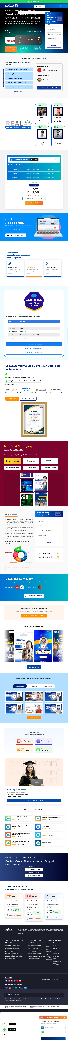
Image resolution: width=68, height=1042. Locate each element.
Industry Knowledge (14, 74)
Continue (53, 1038)
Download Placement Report (34, 800)
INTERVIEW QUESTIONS (37, 48)
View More (33, 717)
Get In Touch (12, 398)
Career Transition (14, 461)
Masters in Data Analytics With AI (34, 953)
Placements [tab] (34, 686)
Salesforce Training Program (11, 950)
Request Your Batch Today (34, 615)
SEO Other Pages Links (12, 994)
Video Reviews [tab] (20, 686)
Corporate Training (56, 953)
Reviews (47, 946)
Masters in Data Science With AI (34, 955)
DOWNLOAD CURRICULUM (24, 48)
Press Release (49, 959)
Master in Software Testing (33, 948)
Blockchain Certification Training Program (13, 956)
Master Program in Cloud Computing (35, 945)
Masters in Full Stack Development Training (36, 956)
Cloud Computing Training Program (12, 945)
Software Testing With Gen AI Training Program (14, 959)
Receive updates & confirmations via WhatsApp (52, 1034)
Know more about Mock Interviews (19, 568)
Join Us (54, 959)
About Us (48, 943)
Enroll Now (34, 202)
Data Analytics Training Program (11, 953)
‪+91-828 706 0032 (44, 553)
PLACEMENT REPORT (11, 49)
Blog (47, 949)
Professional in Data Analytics (34, 958)
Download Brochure (57, 961)
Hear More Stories (34, 667)
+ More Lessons (19, 91)
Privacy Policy (48, 957)
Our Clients (55, 951)
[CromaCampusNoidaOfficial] (6, 980)
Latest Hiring (32, 467)
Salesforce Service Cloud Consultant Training (24, 10)
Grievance (48, 961)
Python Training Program (10, 958)
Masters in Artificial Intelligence (34, 951)
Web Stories (48, 951)
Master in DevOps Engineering (34, 946)
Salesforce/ (11, 10)
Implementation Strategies (15, 78)
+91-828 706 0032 (44, 557)
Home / (7, 10)
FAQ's (47, 952)
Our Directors (48, 944)
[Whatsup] (4, 1029)
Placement (55, 946)
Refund (54, 963)
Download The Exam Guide (34, 348)
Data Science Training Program (11, 951)
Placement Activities (48, 461)
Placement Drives (14, 467)
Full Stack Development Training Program (13, 955)
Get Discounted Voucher (34, 344)
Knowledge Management (15, 87)
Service (54, 945)
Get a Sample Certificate (28, 398)
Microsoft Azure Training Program (12, 948)
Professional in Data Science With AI (35, 959)
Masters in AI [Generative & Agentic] (35, 950)
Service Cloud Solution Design (17, 82)
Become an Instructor (57, 955)
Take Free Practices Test (14, 235)
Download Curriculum (50, 87)
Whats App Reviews (50, 467)
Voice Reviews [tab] (48, 686)
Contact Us (48, 948)
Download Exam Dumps (34, 352)
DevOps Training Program (10, 946)
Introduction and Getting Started (17, 69)
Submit (53, 46)
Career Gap (32, 461)
